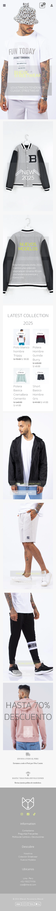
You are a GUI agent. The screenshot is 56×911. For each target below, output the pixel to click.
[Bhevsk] (26, 5)
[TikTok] (34, 814)
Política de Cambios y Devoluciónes (28, 837)
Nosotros (28, 853)
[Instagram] (21, 814)
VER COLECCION (23, 493)
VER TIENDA (28, 731)
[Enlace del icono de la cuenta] (51, 5)
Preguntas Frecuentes (28, 833)
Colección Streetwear (28, 856)
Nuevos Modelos (28, 859)
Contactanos (28, 830)
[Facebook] (28, 814)
